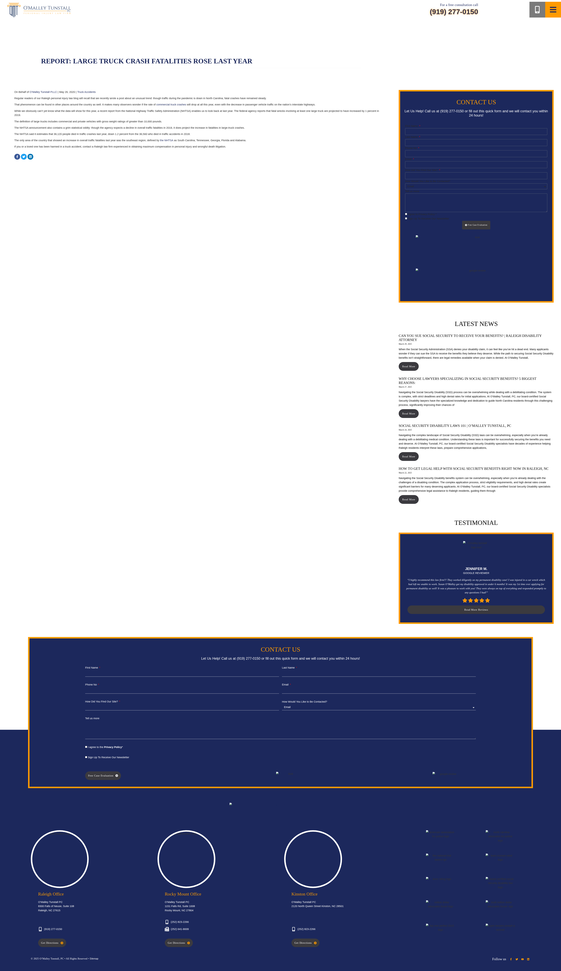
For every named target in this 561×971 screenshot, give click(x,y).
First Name (412, 126)
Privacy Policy (113, 747)
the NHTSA (166, 140)
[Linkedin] (30, 157)
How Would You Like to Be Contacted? (427, 181)
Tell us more (412, 191)
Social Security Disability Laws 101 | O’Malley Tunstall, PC (455, 426)
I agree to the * (105, 747)
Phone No (411, 148)
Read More (408, 366)
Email (408, 159)
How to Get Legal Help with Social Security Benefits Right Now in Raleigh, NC (474, 469)
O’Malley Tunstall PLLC (43, 92)
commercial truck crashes (171, 104)
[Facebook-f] (17, 157)
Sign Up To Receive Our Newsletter (428, 218)
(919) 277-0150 (248, 658)
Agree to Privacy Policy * (422, 214)
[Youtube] (522, 959)
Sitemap (94, 958)
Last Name (412, 137)
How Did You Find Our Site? (422, 170)
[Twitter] (24, 157)
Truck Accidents (86, 92)
